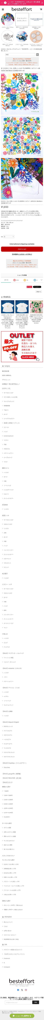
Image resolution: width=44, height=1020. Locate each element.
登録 (35, 1002)
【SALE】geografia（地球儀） (12, 774)
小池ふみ (5, 634)
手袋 (5, 444)
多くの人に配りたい (9, 849)
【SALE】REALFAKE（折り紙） (12, 778)
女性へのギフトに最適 (10, 832)
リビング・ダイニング (10, 662)
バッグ (5, 431)
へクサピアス (7, 739)
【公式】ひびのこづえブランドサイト (14, 954)
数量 (2, 236)
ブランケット (7, 563)
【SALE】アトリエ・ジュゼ (10, 687)
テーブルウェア (8, 457)
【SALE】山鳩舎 (7, 711)
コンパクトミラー (8, 550)
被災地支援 (5, 371)
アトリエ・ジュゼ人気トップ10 (12, 890)
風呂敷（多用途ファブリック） (12, 423)
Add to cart (22, 249)
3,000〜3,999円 (8, 804)
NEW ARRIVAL (6, 375)
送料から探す (6, 901)
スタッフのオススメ (8, 855)
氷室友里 (5, 505)
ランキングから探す (8, 860)
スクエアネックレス (9, 752)
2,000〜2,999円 (8, 799)
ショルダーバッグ (8, 489)
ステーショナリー (8, 453)
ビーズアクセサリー (9, 418)
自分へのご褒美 (8, 845)
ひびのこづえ (6, 388)
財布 (5, 610)
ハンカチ (6, 472)
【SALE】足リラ (7, 782)
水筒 (5, 533)
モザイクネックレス (9, 756)
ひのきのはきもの (8, 436)
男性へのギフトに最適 (10, 836)
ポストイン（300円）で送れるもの (13, 905)
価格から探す (6, 786)
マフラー (6, 440)
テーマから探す (7, 823)
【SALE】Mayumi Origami (10, 722)
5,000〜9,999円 (8, 812)
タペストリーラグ (8, 623)
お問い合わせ (7, 930)
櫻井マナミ (5, 468)
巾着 (5, 481)
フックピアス (7, 748)
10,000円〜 (7, 817)
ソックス (6, 509)
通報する (39, 291)
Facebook (7, 958)
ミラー (5, 677)
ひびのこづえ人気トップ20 (11, 864)
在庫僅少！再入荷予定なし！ (11, 384)
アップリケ (7, 647)
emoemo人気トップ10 (10, 873)
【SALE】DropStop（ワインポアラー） (14, 763)
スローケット (7, 558)
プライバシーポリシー (10, 935)
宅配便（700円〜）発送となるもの (13, 909)
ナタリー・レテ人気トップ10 (11, 881)
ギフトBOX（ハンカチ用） (11, 397)
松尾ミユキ (5, 515)
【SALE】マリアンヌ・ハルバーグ (13, 653)
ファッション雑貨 (8, 657)
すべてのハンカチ (8, 392)
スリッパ (6, 567)
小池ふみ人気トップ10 (10, 894)
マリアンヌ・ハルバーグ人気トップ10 (14, 886)
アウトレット (6, 380)
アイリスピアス (8, 731)
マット (5, 627)
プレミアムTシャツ (9, 401)
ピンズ (5, 642)
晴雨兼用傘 (7, 405)
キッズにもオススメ (9, 840)
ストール (6, 427)
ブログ (6, 926)
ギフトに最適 (7, 827)
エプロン (6, 696)
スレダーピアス (8, 743)
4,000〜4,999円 (8, 808)
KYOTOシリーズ (8, 726)
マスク (5, 461)
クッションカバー (8, 498)
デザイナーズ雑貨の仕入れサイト (13, 949)
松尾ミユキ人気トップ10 (10, 877)
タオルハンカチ (8, 524)
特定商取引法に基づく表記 (11, 939)
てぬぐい (6, 410)
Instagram (7, 967)
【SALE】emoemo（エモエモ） (12, 668)
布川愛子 (5, 573)
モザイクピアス (8, 735)
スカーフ (6, 494)
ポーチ (5, 414)
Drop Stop (7, 767)
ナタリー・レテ (7, 584)
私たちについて (8, 922)
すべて (6, 280)
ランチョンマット (8, 705)
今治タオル (7, 449)
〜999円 (6, 791)
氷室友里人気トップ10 (10, 868)
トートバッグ (7, 485)
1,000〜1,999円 (8, 795)
